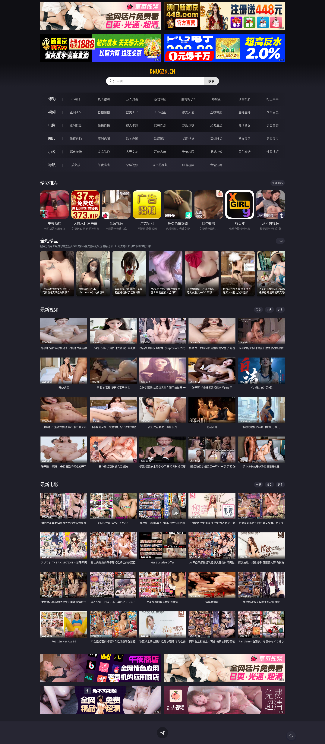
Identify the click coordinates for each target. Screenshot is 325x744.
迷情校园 (188, 152)
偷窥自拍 (76, 139)
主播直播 (244, 112)
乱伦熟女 (244, 125)
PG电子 (76, 99)
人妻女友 (132, 152)
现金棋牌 (244, 99)
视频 (52, 112)
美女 (258, 309)
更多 (280, 309)
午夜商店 (104, 165)
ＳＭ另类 (273, 112)
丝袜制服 (216, 112)
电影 (52, 125)
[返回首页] (291, 735)
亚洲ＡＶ (76, 112)
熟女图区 (244, 139)
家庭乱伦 (104, 152)
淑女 (269, 484)
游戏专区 (160, 99)
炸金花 (216, 99)
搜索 (211, 81)
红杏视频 (188, 165)
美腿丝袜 (188, 139)
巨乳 (269, 309)
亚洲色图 (104, 139)
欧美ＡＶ (132, 112)
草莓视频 (132, 165)
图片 (52, 138)
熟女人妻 (188, 112)
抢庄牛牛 (273, 99)
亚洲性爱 (76, 125)
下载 (280, 241)
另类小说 (216, 152)
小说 (52, 151)
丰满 (258, 484)
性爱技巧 (273, 152)
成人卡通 (132, 125)
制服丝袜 (188, 125)
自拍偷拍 (104, 112)
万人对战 (132, 99)
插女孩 (75, 165)
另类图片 (273, 139)
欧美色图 (132, 139)
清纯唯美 (216, 139)
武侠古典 (160, 152)
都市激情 (76, 152)
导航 (52, 164)
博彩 (52, 99)
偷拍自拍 (104, 125)
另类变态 (273, 125)
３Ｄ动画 (160, 112)
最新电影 (49, 484)
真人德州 (104, 99)
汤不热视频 (160, 165)
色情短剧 (216, 165)
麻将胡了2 (188, 99)
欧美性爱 (160, 125)
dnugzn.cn (162, 71)
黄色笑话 (244, 152)
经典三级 (216, 125)
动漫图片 (160, 139)
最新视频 (49, 309)
